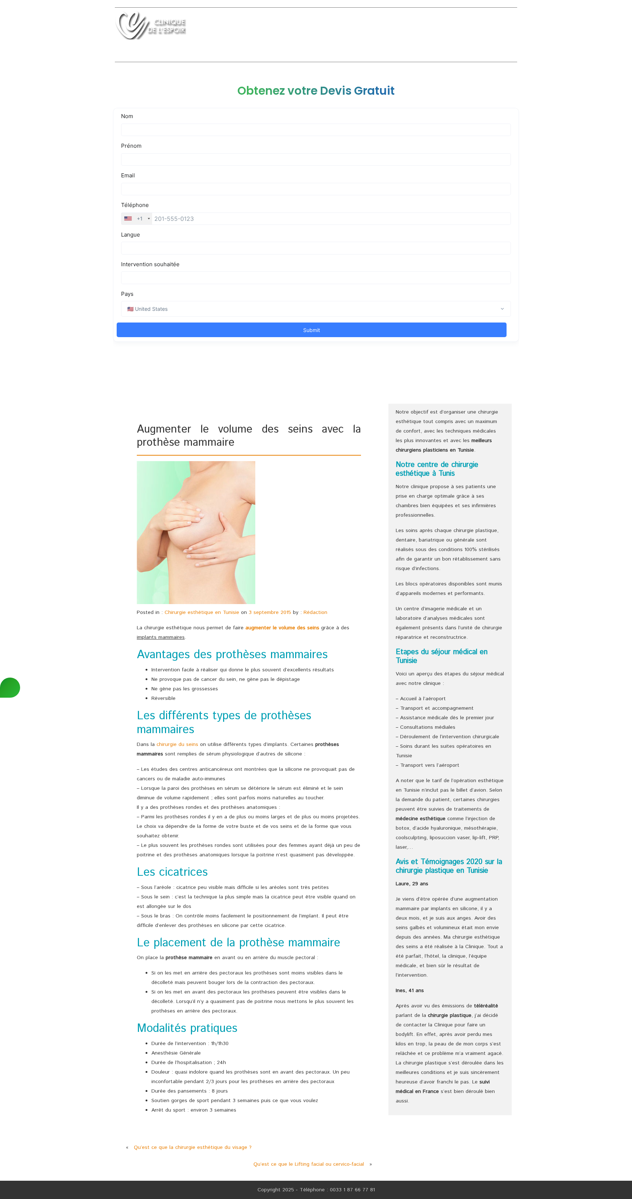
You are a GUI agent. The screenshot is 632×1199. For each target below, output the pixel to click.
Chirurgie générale (369, 26)
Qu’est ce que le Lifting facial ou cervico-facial (308, 1164)
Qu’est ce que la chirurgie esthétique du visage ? (193, 1147)
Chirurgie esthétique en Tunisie (202, 612)
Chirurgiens (425, 26)
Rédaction (315, 612)
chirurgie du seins (177, 744)
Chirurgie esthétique (299, 26)
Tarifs (460, 26)
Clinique (247, 26)
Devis (486, 26)
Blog (510, 26)
